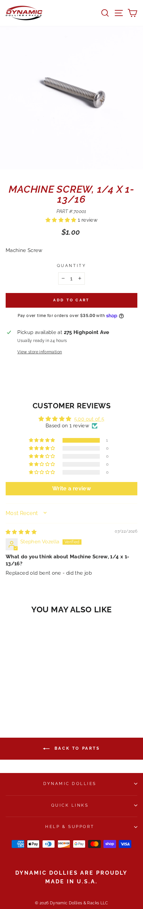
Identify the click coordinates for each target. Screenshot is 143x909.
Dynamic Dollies (69, 783)
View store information (39, 352)
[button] (62, 220)
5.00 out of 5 (89, 419)
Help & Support (69, 826)
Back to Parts (76, 748)
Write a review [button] (71, 488)
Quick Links (70, 805)
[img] (21, 532)
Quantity (71, 265)
